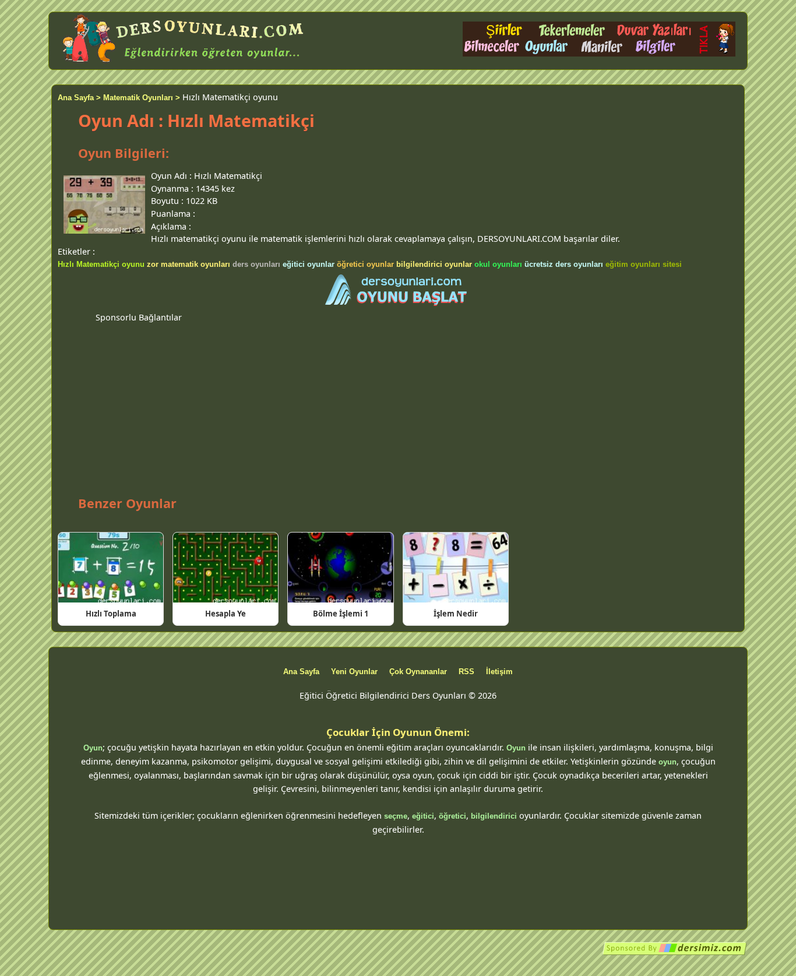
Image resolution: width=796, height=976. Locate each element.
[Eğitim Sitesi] (675, 953)
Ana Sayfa (301, 671)
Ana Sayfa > (79, 97)
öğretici (452, 816)
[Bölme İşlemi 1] (340, 567)
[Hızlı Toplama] (110, 567)
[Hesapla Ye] (225, 567)
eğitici (423, 816)
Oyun (93, 748)
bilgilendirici (494, 816)
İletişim (499, 671)
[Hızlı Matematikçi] (398, 290)
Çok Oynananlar (418, 671)
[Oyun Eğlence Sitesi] (599, 54)
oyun (667, 761)
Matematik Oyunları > (141, 97)
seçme (395, 816)
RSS (466, 671)
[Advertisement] (398, 405)
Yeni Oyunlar (354, 671)
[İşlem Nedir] (455, 567)
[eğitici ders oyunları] (184, 62)
